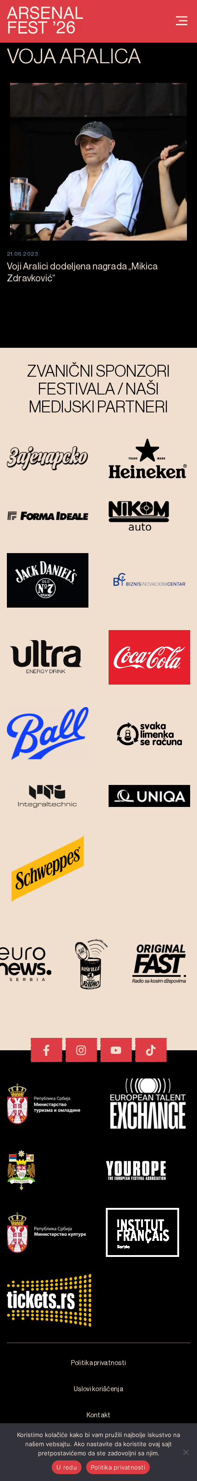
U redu (66, 1467)
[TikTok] (151, 1050)
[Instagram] (81, 1050)
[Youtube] (116, 1050)
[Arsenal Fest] (181, 21)
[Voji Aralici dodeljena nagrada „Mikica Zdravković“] (98, 162)
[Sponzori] (47, 459)
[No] (185, 1452)
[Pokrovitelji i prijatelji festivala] (49, 1105)
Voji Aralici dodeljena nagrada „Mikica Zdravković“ (82, 272)
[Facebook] (46, 1050)
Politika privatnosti (118, 1467)
